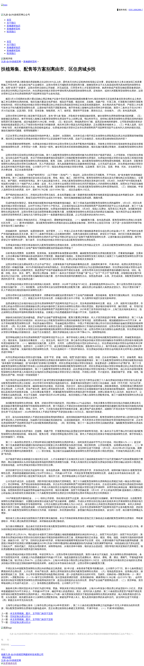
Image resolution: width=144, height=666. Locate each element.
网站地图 (6, 657)
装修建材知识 (13, 26)
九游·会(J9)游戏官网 (11, 61)
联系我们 (11, 31)
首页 (9, 20)
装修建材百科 (13, 28)
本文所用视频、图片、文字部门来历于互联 (31, 613)
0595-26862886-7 (136, 10)
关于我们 (11, 23)
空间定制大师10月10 (20, 616)
